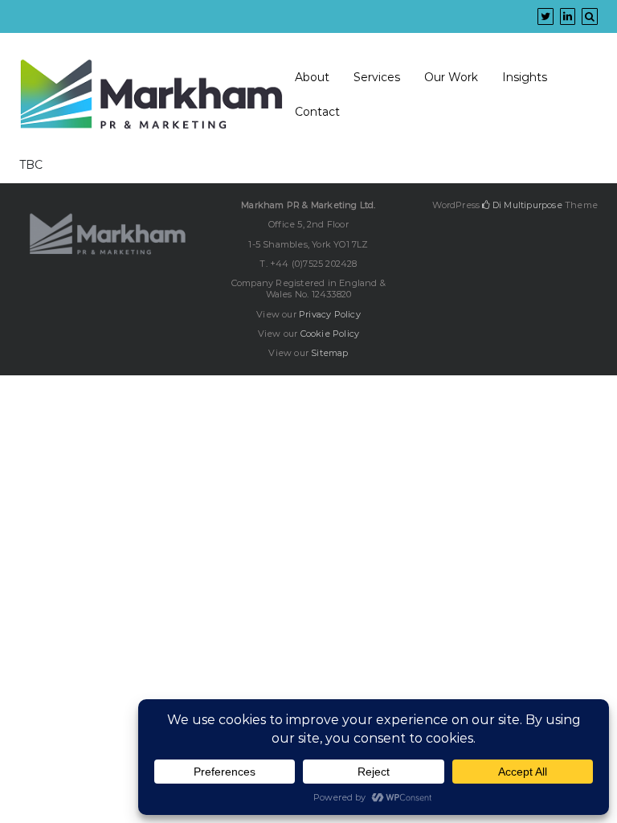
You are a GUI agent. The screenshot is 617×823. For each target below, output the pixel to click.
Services (376, 77)
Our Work (451, 77)
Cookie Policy (330, 333)
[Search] (590, 16)
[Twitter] (545, 16)
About (312, 77)
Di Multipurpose (526, 205)
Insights (524, 77)
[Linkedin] (567, 16)
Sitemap (329, 352)
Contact (317, 111)
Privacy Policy (330, 314)
